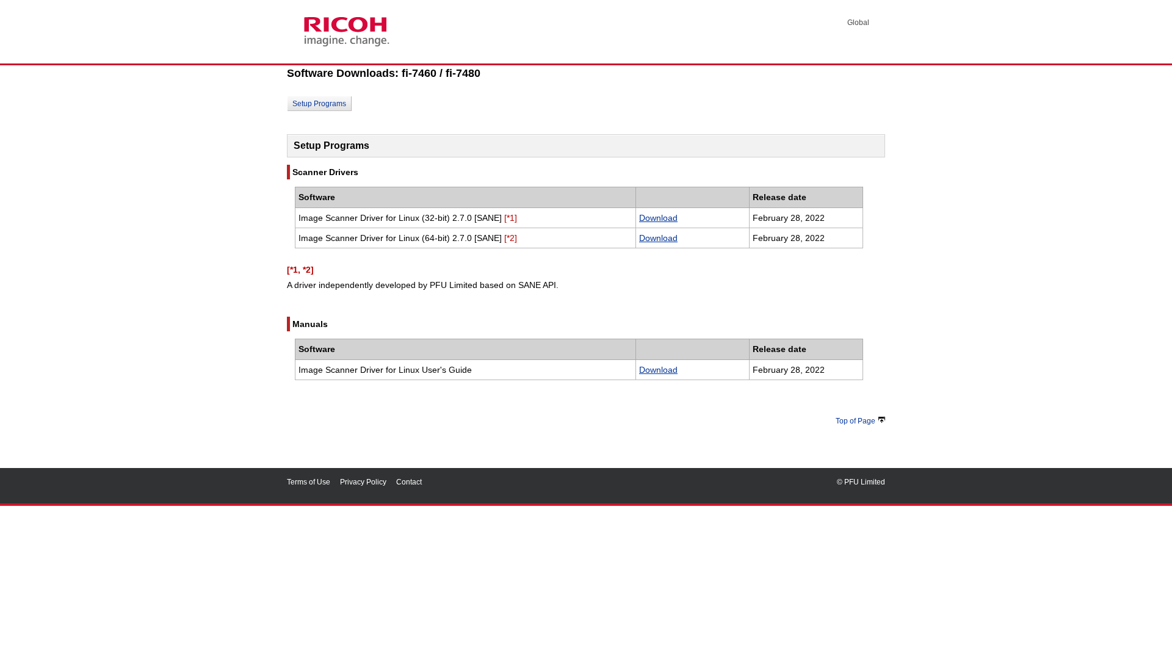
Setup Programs (319, 103)
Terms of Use (308, 482)
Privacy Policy (363, 482)
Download (658, 218)
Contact (409, 482)
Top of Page (855, 421)
